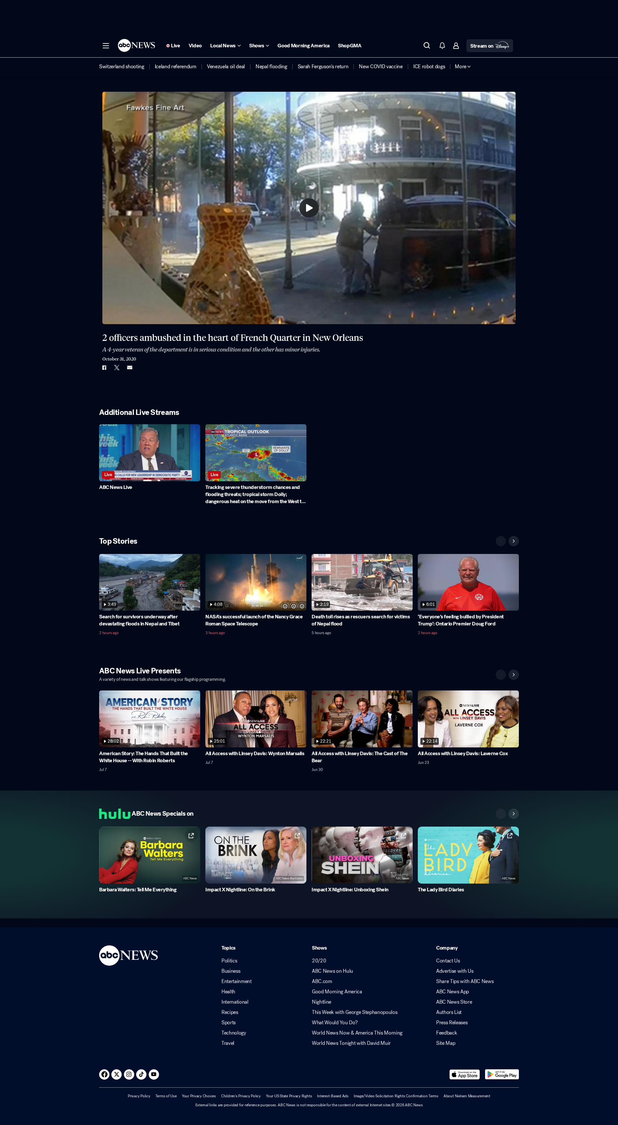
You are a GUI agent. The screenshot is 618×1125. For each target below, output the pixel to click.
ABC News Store (454, 1002)
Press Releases (452, 1022)
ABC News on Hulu (332, 971)
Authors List (449, 1012)
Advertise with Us (454, 971)
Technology (233, 1033)
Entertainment (236, 981)
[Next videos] (514, 541)
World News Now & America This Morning (357, 1033)
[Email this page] (129, 367)
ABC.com (322, 981)
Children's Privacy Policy (241, 1096)
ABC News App (452, 991)
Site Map (445, 1043)
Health (228, 991)
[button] (106, 45)
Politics (229, 960)
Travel (227, 1043)
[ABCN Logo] (136, 45)
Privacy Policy (139, 1096)
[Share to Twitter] (116, 367)
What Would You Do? (334, 1022)
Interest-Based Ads (333, 1096)
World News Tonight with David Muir (351, 1043)
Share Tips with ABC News (464, 981)
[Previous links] (501, 814)
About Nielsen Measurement (467, 1096)
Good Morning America (337, 991)
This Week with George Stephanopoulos (354, 1012)
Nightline (321, 1002)
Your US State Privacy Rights (289, 1096)
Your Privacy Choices (199, 1096)
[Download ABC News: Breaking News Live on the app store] (464, 1074)
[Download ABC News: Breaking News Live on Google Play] (502, 1074)
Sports (228, 1022)
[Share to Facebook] (104, 367)
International (234, 1002)
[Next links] (514, 814)
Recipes (229, 1012)
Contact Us (448, 960)
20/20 (319, 960)
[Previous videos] (501, 541)
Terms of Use (166, 1096)
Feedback (446, 1033)
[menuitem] (121, 66)
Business (230, 971)
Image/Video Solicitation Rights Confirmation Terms (396, 1096)
